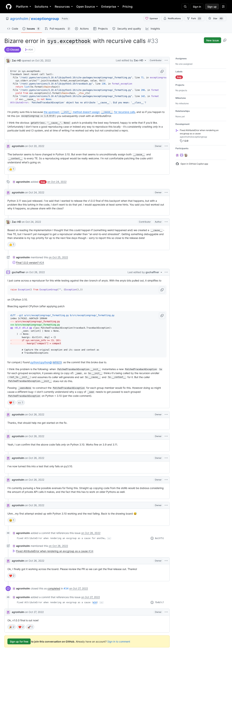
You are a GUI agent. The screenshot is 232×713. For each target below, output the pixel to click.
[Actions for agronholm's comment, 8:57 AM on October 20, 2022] (166, 146)
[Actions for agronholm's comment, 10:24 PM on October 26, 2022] (166, 560)
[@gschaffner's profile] (8, 272)
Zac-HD (16, 60)
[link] (29, 49)
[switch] (11, 168)
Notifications (174, 18)
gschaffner (18, 272)
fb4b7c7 (159, 602)
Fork (196, 18)
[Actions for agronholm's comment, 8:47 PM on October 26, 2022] (166, 505)
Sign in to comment (118, 641)
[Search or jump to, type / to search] (185, 6)
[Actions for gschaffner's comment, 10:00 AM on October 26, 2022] (166, 272)
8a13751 (159, 538)
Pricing (127, 6)
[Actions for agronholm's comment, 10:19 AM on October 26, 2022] (166, 414)
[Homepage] (9, 6)
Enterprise (108, 6)
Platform (22, 6)
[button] (162, 71)
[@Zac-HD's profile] (8, 60)
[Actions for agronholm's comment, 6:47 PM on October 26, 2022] (166, 479)
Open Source (85, 6)
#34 (66, 588)
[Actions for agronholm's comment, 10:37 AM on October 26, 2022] (166, 458)
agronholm (19, 18)
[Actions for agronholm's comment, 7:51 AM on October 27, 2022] (166, 612)
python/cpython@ (46, 362)
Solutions (41, 6)
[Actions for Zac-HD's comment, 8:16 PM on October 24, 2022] (166, 221)
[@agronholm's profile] (8, 146)
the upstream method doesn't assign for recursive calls (89, 111)
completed (53, 588)
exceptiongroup (45, 18)
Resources (62, 6)
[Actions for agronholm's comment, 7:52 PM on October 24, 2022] (166, 192)
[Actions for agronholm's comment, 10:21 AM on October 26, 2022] (166, 436)
